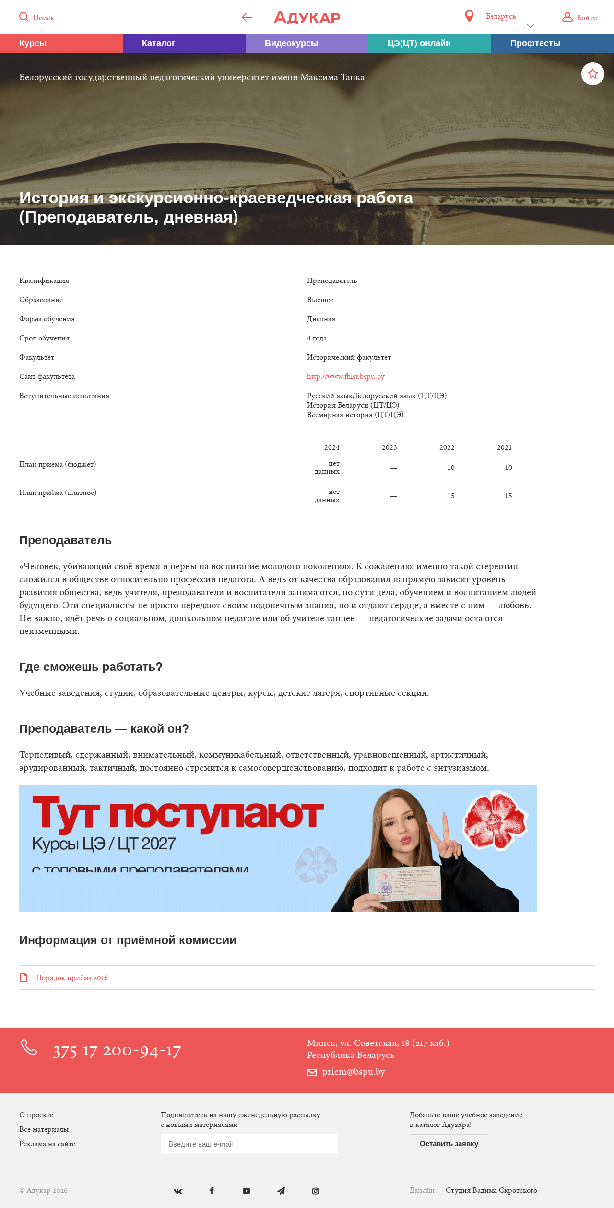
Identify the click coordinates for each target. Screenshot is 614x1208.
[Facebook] (205, 1191)
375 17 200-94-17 (117, 1051)
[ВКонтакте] (170, 1191)
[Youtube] (239, 1191)
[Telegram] (274, 1191)
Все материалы (44, 1130)
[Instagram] (308, 1191)
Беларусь (501, 17)
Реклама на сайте (47, 1144)
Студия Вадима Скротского (491, 1191)
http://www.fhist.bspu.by (346, 377)
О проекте (36, 1115)
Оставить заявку (449, 1143)
